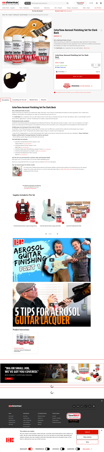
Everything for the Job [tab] (19, 100)
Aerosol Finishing (23, 14)
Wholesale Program (56, 422)
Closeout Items (12, 420)
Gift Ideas (11, 424)
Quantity (95, 67)
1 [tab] (50, 234)
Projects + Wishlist (56, 418)
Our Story (25, 416)
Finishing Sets (16, 14)
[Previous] (46, 234)
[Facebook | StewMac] (85, 406)
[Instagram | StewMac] (73, 406)
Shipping (40, 422)
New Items (11, 416)
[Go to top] (102, 401)
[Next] (57, 234)
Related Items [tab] (34, 100)
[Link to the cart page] (101, 3)
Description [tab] (5, 100)
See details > (92, 86)
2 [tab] (53, 234)
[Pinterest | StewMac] (89, 406)
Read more (87, 48)
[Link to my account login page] (97, 3)
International (40, 420)
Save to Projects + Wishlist (99, 30)
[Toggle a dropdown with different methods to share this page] (101, 30)
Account (54, 416)
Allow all (87, 432)
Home (3, 14)
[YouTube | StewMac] (77, 406)
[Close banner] (101, 430)
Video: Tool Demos (27, 420)
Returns (39, 424)
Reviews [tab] (43, 100)
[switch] (47, 449)
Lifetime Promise (41, 416)
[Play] (51, 260)
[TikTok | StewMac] (81, 406)
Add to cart (77, 76)
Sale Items (11, 418)
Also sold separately (27, 143)
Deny (87, 442)
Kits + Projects (9, 14)
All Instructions (26, 426)
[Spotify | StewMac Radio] (93, 406)
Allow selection (87, 437)
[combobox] (46, 3)
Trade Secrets (26, 418)
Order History (55, 420)
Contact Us (40, 418)
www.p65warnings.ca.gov (30, 188)
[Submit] (67, 3)
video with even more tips (67, 169)
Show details (86, 449)
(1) (61, 36)
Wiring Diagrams (27, 424)
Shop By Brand (12, 422)
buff (45, 162)
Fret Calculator (26, 422)
